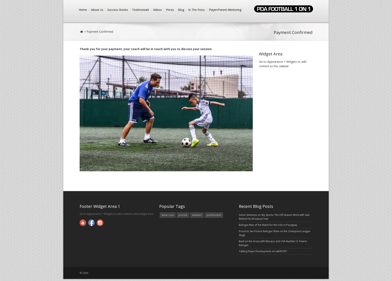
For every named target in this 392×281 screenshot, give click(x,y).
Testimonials (140, 10)
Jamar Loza (168, 215)
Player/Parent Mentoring (225, 10)
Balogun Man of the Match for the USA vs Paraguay (268, 225)
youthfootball (214, 215)
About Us (97, 10)
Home (83, 10)
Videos (157, 10)
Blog (181, 10)
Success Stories (117, 10)
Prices (170, 10)
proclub (183, 215)
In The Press (196, 10)
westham (197, 215)
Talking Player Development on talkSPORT (263, 251)
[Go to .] (82, 32)
